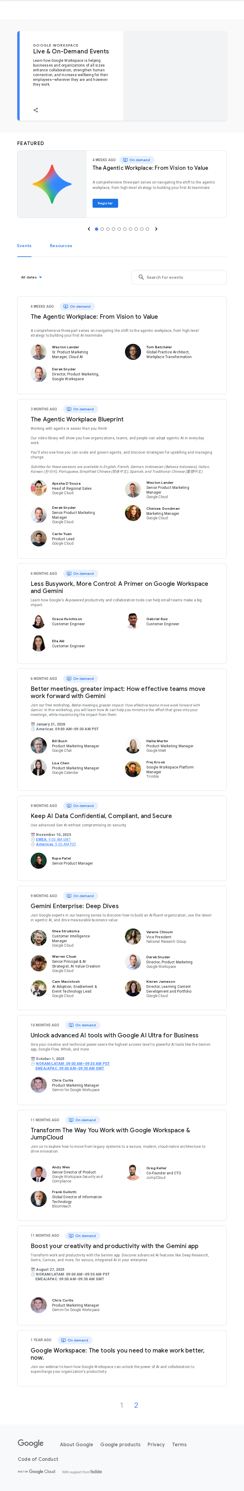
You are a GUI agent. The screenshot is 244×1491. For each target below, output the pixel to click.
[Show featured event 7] (130, 229)
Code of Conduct (38, 1459)
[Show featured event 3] (108, 229)
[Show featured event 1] (96, 229)
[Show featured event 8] (136, 229)
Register (105, 203)
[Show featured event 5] (119, 229)
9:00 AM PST (56, 844)
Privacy (156, 1445)
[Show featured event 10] (147, 229)
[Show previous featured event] (88, 228)
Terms (179, 1445)
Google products (120, 1445)
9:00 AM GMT (53, 839)
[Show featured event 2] (102, 229)
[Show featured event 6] (124, 229)
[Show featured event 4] (113, 229)
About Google (76, 1445)
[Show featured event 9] (141, 229)
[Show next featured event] (156, 228)
